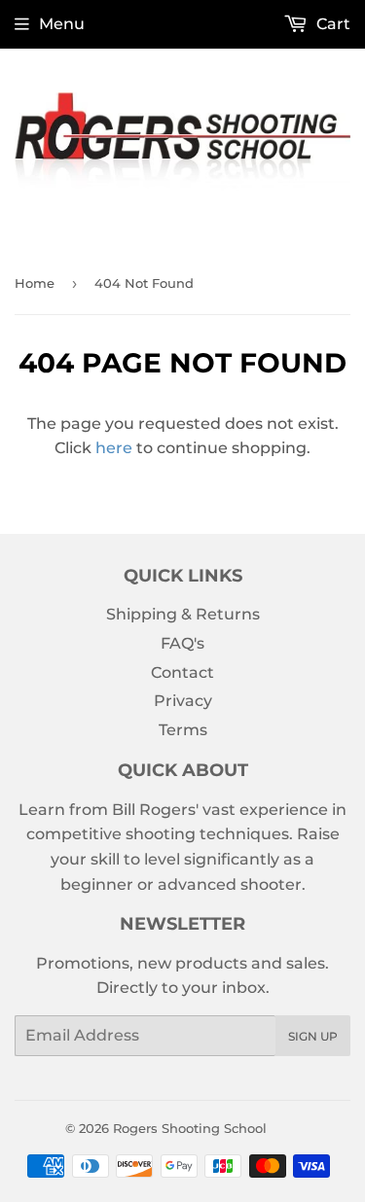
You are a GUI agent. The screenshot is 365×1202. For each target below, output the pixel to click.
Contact (182, 672)
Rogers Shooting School (190, 1128)
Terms (183, 730)
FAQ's (182, 643)
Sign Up (313, 1036)
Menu (62, 24)
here (113, 448)
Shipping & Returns (183, 614)
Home (35, 283)
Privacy (183, 700)
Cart (331, 24)
